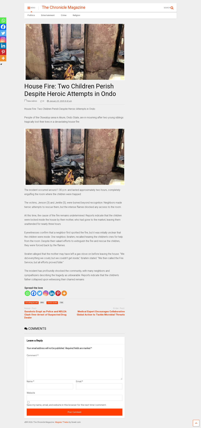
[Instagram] (46, 293)
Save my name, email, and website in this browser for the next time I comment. (66, 405)
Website (31, 393)
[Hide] (1, 64)
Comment (32, 355)
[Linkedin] (52, 293)
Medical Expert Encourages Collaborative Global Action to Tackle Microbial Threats (101, 313)
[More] (64, 293)
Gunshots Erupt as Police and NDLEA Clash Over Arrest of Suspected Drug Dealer (45, 314)
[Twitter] (39, 293)
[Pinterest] (58, 293)
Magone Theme (61, 422)
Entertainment (48, 15)
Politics (31, 15)
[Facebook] (33, 293)
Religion (76, 15)
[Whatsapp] (27, 293)
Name (30, 381)
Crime (63, 15)
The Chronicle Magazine (63, 7)
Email (79, 381)
